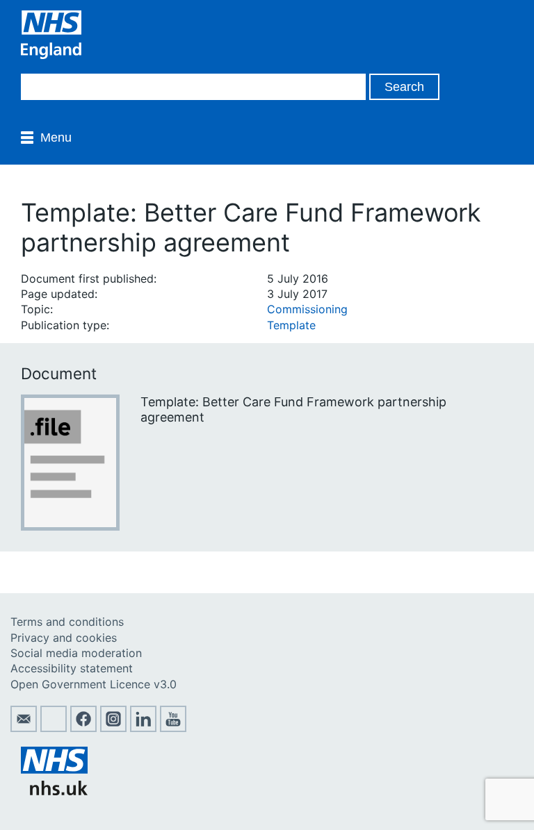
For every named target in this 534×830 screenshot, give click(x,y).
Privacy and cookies (63, 638)
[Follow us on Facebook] (83, 728)
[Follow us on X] (53, 728)
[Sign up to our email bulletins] (23, 728)
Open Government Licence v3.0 (93, 684)
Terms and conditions (67, 622)
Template (291, 325)
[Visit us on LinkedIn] (143, 728)
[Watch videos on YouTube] (173, 728)
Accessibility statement (71, 668)
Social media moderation (76, 653)
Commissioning (307, 309)
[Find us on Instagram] (113, 728)
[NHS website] (54, 791)
